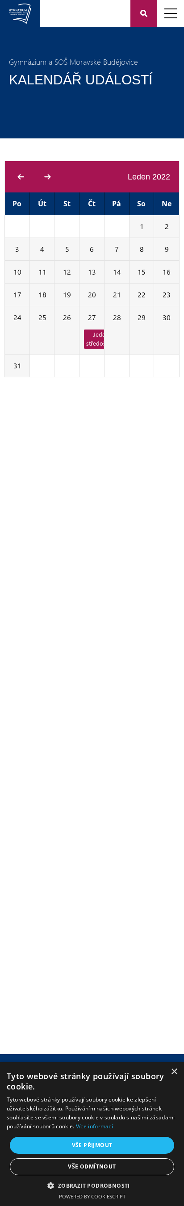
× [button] (174, 1071)
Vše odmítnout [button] (92, 1166)
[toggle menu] (170, 13)
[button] (92, 1185)
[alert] (92, 1134)
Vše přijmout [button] (92, 1145)
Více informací (94, 1126)
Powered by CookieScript (92, 1196)
